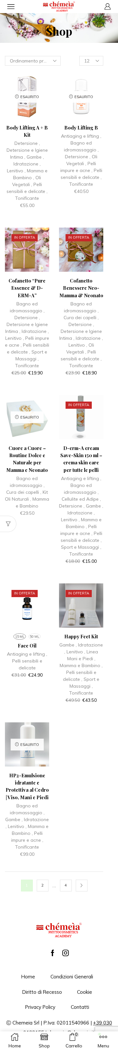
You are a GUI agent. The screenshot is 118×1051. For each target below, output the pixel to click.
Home (57, 21)
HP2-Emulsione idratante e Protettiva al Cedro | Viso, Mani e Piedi (27, 786)
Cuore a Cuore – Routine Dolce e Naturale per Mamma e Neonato (27, 459)
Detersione (26, 143)
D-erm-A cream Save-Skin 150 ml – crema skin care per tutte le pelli (81, 459)
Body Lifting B (81, 127)
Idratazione (25, 164)
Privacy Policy (40, 1007)
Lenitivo (15, 171)
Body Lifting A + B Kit (27, 131)
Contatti (80, 1007)
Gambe (34, 157)
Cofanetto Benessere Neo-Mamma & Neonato (81, 287)
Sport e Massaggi (80, 547)
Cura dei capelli (80, 317)
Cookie (84, 992)
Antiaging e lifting (80, 136)
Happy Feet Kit (81, 636)
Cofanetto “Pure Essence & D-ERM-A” (27, 287)
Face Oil (27, 645)
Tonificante (27, 198)
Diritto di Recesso (42, 992)
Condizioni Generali (71, 976)
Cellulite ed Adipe (80, 499)
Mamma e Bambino (80, 665)
